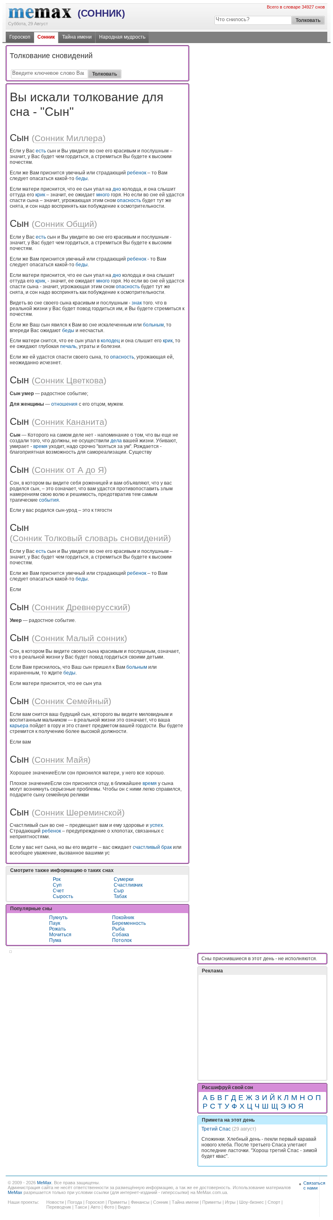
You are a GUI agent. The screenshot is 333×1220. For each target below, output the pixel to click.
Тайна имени (77, 37)
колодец (110, 341)
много (103, 195)
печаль (68, 346)
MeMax (44, 1182)
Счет (58, 891)
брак (166, 847)
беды (82, 178)
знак (137, 303)
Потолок (122, 940)
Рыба (118, 929)
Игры (230, 1202)
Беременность (129, 923)
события (49, 500)
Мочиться (60, 934)
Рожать (57, 929)
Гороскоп (19, 37)
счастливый (146, 847)
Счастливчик (128, 885)
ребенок (136, 173)
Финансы (140, 1202)
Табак (120, 896)
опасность (129, 200)
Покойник (123, 917)
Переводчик (58, 1207)
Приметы (117, 1202)
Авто (95, 1207)
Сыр (119, 891)
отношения (64, 404)
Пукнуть (58, 917)
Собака (120, 934)
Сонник (46, 37)
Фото (109, 1207)
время (40, 446)
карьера (19, 726)
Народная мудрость (122, 37)
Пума (55, 940)
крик (40, 195)
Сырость (63, 896)
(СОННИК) (101, 13)
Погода (74, 1202)
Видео (124, 1207)
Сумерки (124, 879)
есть (41, 151)
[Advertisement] (262, 1006)
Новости (55, 1202)
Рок (57, 879)
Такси (81, 1207)
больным (153, 325)
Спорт (274, 1202)
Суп (57, 885)
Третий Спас (216, 1129)
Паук (54, 923)
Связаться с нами (314, 1185)
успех (156, 825)
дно (116, 189)
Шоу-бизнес (251, 1202)
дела (116, 441)
